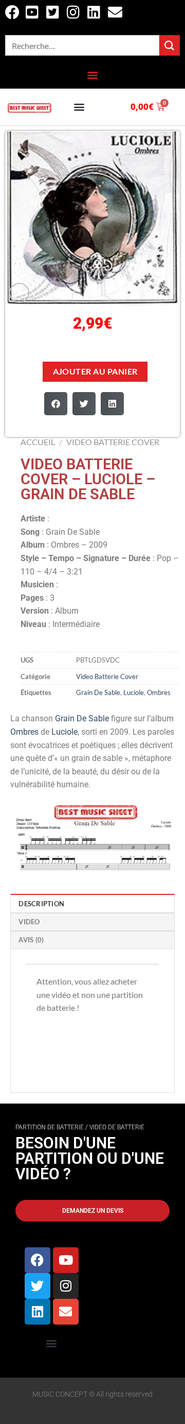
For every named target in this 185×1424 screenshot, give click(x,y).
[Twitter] (37, 1286)
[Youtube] (66, 1260)
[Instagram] (66, 1286)
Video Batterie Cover (112, 442)
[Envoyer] (169, 45)
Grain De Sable (98, 692)
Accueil (38, 442)
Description (41, 904)
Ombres (159, 692)
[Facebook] (37, 1260)
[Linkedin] (37, 1312)
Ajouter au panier (95, 371)
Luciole (133, 692)
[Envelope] (66, 1312)
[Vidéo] (19, 293)
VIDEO (29, 922)
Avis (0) (31, 940)
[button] (92, 74)
